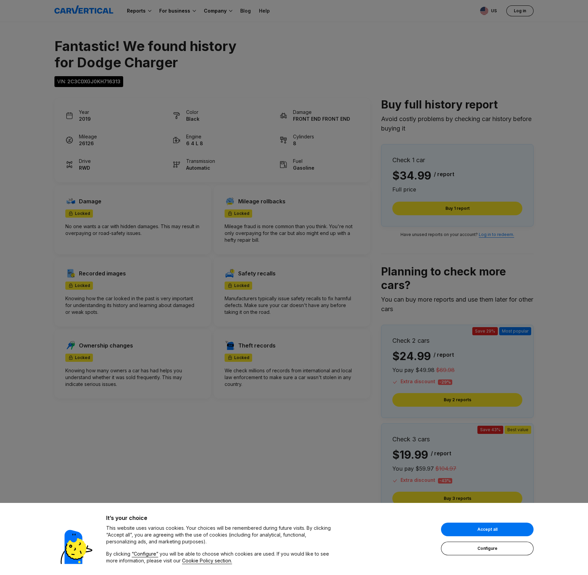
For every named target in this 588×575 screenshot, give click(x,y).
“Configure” (145, 554)
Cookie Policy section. (207, 560)
